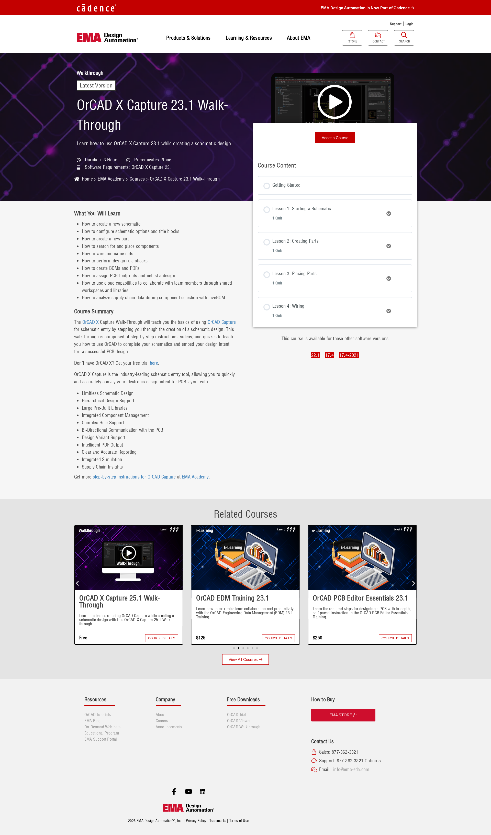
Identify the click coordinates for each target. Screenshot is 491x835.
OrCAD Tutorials (97, 714)
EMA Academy (111, 179)
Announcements (169, 726)
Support (395, 24)
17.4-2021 (349, 355)
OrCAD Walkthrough (243, 726)
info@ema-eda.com (351, 769)
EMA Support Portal (100, 739)
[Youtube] (188, 791)
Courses (137, 179)
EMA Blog (92, 720)
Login (410, 24)
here (154, 363)
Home (87, 179)
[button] (77, 583)
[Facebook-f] (174, 791)
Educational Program (101, 733)
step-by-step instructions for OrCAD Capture (134, 477)
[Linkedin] (202, 791)
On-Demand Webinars (102, 726)
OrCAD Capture (222, 322)
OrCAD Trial (236, 714)
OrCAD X (90, 322)
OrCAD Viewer (239, 720)
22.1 (315, 355)
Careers (162, 720)
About (160, 714)
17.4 (329, 355)
